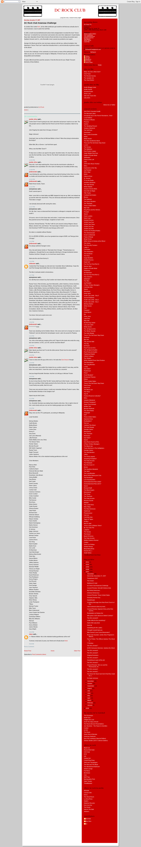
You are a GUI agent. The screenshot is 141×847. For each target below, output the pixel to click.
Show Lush (87, 93)
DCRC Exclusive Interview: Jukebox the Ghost (101, 648)
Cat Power (87, 249)
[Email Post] (44, 107)
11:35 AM (41, 107)
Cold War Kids (88, 287)
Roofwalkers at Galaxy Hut (95, 613)
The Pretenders (88, 251)
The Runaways (88, 715)
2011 (87, 562)
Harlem (86, 124)
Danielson (87, 270)
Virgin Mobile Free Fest (91, 153)
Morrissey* (87, 435)
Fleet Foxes (87, 385)
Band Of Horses (88, 536)
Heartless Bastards (89, 182)
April (89, 698)
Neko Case (87, 218)
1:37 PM (31, 275)
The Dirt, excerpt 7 (92, 645)
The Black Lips (88, 389)
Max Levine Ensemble (90, 134)
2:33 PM (31, 355)
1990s (86, 454)
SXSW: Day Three (89, 224)
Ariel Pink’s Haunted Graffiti (92, 111)
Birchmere (87, 773)
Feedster (88, 61)
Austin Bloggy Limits (90, 87)
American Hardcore (90, 736)
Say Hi (86, 393)
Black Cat (87, 748)
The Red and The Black (91, 764)
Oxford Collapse (89, 356)
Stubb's (86, 801)
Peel (85, 308)
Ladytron (86, 529)
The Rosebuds (88, 477)
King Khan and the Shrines (92, 209)
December (90, 574)
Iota (85, 756)
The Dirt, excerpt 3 (92, 662)
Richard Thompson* (90, 402)
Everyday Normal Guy (93, 597)
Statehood (87, 511)
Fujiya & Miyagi (88, 237)
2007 (87, 571)
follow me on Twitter (109, 105)
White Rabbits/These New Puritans (94, 360)
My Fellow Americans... (94, 590)
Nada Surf (87, 262)
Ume (85, 161)
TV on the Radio (89, 180)
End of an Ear (88, 805)
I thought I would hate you (94, 630)
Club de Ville (88, 792)
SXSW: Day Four (89, 222)
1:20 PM (31, 261)
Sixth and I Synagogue (90, 762)
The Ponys (87, 494)
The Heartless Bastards (91, 469)
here (38, 26)
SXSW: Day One (89, 228)
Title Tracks (87, 193)
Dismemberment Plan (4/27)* (92, 484)
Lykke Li (86, 247)
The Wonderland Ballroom (92, 766)
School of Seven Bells (90, 188)
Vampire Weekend (89, 128)
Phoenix (86, 122)
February (90, 702)
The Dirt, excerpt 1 (92, 671)
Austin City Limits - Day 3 (91, 295)
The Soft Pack (88, 130)
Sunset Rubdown (89, 297)
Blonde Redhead (89, 408)
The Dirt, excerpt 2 (92, 669)
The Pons (87, 255)
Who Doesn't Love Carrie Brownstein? (98, 632)
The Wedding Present (90, 126)
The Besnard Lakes (90, 113)
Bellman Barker (88, 304)
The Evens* (87, 534)
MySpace (93, 52)
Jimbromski (33, 172)
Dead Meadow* (88, 375)
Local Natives (88, 117)
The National (88, 199)
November (90, 681)
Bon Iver (86, 339)
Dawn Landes (88, 216)
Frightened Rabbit (89, 354)
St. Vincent (87, 178)
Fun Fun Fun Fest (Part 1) (91, 274)
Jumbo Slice (33, 119)
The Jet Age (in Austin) (90, 350)
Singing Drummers (92, 655)
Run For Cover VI (89, 465)
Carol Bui (87, 41)
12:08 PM (32, 169)
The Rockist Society (90, 76)
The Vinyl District (89, 80)
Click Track (87, 74)
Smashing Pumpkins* (90, 458)
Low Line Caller (88, 324)
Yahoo (87, 56)
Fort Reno (87, 770)
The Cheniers (88, 276)
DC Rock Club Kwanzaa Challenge (40, 23)
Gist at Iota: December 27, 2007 (96, 576)
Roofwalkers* (88, 421)
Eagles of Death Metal (90, 155)
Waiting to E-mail (92, 583)
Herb (66, 641)
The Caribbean (88, 35)
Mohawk (86, 790)
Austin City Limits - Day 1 (91, 301)
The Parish (87, 807)
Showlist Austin (88, 91)
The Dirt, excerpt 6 (92, 650)
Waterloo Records (89, 803)
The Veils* (87, 471)
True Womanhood (89, 36)
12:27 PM (32, 207)
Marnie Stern (88, 266)
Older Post (77, 651)
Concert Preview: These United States (98, 595)
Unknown (32, 263)
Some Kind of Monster (90, 734)
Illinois (86, 467)
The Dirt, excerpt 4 (92, 657)
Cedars (86, 542)
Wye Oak (86, 207)
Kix (85, 314)
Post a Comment (29, 646)
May (88, 695)
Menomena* (87, 492)
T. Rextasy (90, 643)
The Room (87, 732)
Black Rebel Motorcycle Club (92, 475)
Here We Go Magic (89, 191)
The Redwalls (88, 463)
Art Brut (86, 521)
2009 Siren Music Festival (91, 163)
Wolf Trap (87, 777)
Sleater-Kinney (88, 546)
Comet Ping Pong (89, 760)
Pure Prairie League (90, 151)
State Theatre (88, 781)
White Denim (88, 138)
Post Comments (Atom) (39, 654)
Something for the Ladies (94, 627)
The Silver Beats (89, 410)
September (90, 686)
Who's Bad (87, 172)
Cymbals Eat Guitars (90, 195)
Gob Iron (86, 515)
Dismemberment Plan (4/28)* (92, 481)
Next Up (89, 625)
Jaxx (85, 775)
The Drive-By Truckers (90, 245)
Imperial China (88, 419)
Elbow (86, 379)
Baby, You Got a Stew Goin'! (92, 71)
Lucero (86, 145)
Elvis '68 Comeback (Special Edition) (95, 738)
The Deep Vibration (90, 201)
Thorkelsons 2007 (92, 578)
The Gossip (87, 147)
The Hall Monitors (89, 452)
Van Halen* (87, 368)
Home (52, 651)
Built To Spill (87, 523)
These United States (90, 34)
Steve (31, 634)
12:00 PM (32, 160)
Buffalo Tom (87, 406)
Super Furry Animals (90, 404)
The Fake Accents (89, 460)
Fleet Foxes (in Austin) (90, 352)
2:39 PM (31, 363)
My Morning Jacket (89, 322)
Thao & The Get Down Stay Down (94, 335)
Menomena (87, 431)
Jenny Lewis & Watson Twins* (93, 525)
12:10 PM (32, 179)
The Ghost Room (89, 797)
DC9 (85, 754)
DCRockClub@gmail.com (93, 49)
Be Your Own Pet (89, 527)
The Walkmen (88, 149)
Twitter (100, 65)
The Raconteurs (89, 362)
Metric (86, 136)
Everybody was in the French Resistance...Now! (98, 115)
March (89, 700)
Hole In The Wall (89, 809)
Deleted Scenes (89, 37)
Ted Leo (86, 423)
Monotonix (87, 291)
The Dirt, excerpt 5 (92, 653)
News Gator (89, 62)
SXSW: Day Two (89, 226)
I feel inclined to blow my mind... (96, 606)
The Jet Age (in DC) (90, 329)
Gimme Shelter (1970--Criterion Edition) (96, 740)
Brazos (86, 197)
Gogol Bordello (88, 258)
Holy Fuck (87, 387)
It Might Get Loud (89, 719)
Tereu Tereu (87, 40)
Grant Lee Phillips (89, 544)
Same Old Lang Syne (93, 623)
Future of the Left (89, 159)
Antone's (86, 811)
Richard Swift (88, 488)
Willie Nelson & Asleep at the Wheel (94, 241)
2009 (87, 567)
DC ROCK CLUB (70, 10)
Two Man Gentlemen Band (92, 140)
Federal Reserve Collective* (92, 396)
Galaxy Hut (87, 758)
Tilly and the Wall (89, 341)
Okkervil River (88, 176)
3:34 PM (31, 408)
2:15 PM (31, 336)
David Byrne (87, 312)
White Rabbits (88, 186)
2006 (87, 708)
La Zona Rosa (88, 799)
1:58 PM (31, 322)
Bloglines (88, 59)
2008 (87, 569)
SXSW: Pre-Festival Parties (92, 230)
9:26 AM (31, 644)
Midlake (86, 502)
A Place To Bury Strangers (91, 285)
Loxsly (86, 366)
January (90, 705)
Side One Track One (90, 95)
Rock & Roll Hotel (89, 750)
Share (26, 110)
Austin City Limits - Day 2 (91, 299)
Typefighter (87, 39)
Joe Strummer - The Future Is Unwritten (95, 726)
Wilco (85, 166)
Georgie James (88, 429)
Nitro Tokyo (87, 506)
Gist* (85, 414)
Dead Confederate (89, 235)
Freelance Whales (89, 119)
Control (86, 728)
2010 (87, 564)
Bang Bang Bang (89, 548)
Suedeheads (91, 600)
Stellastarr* (87, 157)
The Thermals (88, 203)
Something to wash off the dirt (96, 660)
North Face (87, 717)
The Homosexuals (89, 232)
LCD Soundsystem (89, 479)
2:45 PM (31, 376)
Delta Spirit (87, 293)
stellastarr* (87, 279)
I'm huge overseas (92, 678)
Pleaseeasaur (88, 513)
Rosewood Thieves (90, 377)
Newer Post (27, 651)
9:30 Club (87, 752)
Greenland (87, 132)
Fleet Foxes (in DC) (90, 348)
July (88, 690)
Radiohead (87, 371)
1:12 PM (31, 241)
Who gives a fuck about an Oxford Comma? (100, 615)
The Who (86, 281)
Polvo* (86, 373)
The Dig (86, 343)
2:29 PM (31, 345)
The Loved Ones (89, 504)
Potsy (85, 823)
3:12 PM (31, 398)
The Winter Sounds (89, 331)
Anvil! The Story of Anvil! (91, 721)
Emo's (86, 794)
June (89, 693)
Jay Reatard (87, 170)
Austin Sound (88, 89)
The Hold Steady (89, 184)
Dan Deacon (65, 360)
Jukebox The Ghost (90, 425)
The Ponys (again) (89, 456)
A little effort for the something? (96, 620)
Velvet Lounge (88, 768)
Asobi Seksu (87, 553)
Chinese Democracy (93, 593)
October (90, 683)
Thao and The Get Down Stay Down (94, 143)
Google (87, 57)
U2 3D (86, 730)
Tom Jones (87, 243)
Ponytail (86, 212)
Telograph (87, 412)
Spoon (86, 214)
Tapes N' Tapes (88, 519)
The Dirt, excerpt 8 (92, 618)
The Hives (87, 391)
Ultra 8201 (87, 97)
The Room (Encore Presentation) (94, 724)
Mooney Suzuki (88, 500)
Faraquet (86, 310)
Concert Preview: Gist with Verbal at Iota (99, 588)
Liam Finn (87, 318)
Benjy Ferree (88, 239)
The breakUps (88, 253)
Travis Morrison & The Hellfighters (94, 448)
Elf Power (87, 345)
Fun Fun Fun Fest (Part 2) (91, 264)
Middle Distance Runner (91, 540)
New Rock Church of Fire (91, 442)
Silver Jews (87, 316)
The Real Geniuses (90, 509)
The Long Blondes (89, 364)
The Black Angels (89, 490)
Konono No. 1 (88, 550)
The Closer (90, 580)
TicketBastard (88, 783)
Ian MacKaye (88, 272)
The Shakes (87, 358)
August (89, 688)
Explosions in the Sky (90, 168)
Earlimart (86, 337)
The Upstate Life (89, 78)
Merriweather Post (89, 779)
